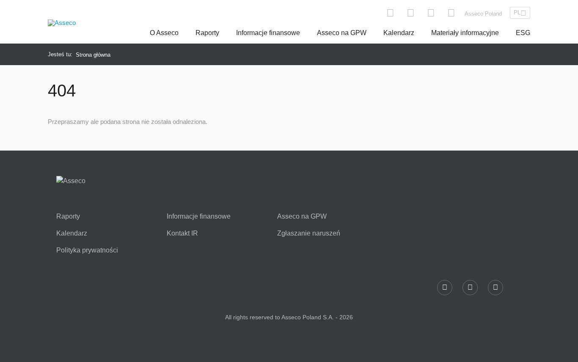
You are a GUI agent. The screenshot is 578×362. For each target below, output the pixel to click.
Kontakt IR (182, 233)
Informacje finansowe (268, 32)
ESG (523, 32)
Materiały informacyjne (465, 32)
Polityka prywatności (87, 250)
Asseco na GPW (341, 32)
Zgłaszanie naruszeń (308, 233)
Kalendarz (398, 32)
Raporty (207, 32)
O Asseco (164, 32)
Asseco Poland (483, 14)
